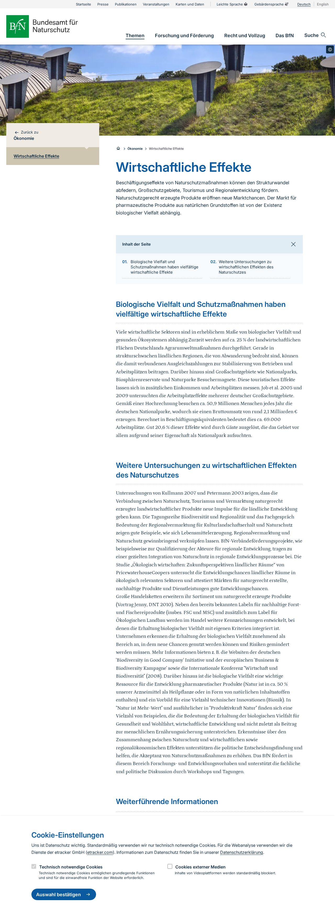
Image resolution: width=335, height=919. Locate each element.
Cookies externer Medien (200, 867)
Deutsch (304, 4)
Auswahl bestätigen (58, 894)
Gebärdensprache (269, 4)
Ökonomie (135, 149)
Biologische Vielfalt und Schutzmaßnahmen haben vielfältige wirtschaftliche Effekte (164, 267)
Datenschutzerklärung (241, 852)
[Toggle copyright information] (330, 49)
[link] (135, 35)
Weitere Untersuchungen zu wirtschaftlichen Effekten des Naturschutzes (246, 267)
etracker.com (100, 852)
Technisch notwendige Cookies (71, 867)
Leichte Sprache (230, 4)
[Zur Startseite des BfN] (50, 26)
